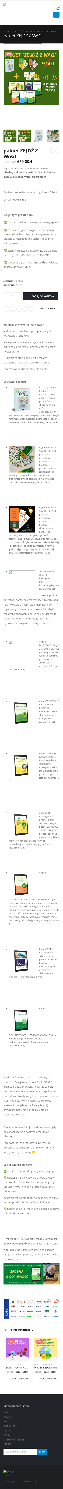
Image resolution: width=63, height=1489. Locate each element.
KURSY (7, 1435)
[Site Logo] (13, 12)
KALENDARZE (10, 1426)
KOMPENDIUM (46, 1364)
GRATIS (7, 1417)
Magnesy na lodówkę (14, 1439)
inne (6, 1421)
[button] (52, 8)
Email (31, 309)
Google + (25, 309)
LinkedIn (19, 309)
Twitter (12, 309)
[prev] (52, 150)
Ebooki (37, 1364)
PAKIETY (17, 284)
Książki (7, 1430)
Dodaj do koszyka (42, 296)
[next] (57, 150)
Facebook (6, 309)
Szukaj (42, 1451)
